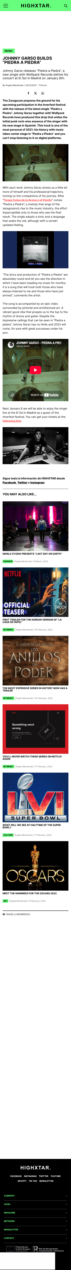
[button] (5, 5)
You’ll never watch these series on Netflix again (32, 758)
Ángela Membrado (15, 85)
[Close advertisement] (51, 1255)
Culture (8, 835)
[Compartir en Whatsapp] (42, 93)
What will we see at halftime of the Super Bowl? (32, 826)
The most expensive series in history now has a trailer (35, 689)
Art (5, 901)
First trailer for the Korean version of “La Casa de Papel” (32, 621)
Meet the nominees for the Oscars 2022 (30, 893)
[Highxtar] (36, 5)
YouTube (56, 1176)
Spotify (22, 1181)
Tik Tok (33, 1181)
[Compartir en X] (35, 93)
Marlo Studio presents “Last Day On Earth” (32, 553)
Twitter (22, 482)
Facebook (9, 482)
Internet (8, 629)
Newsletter (46, 1181)
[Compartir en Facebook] (28, 93)
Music (9, 50)
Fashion (7, 561)
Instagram (38, 482)
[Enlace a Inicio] (35, 1168)
